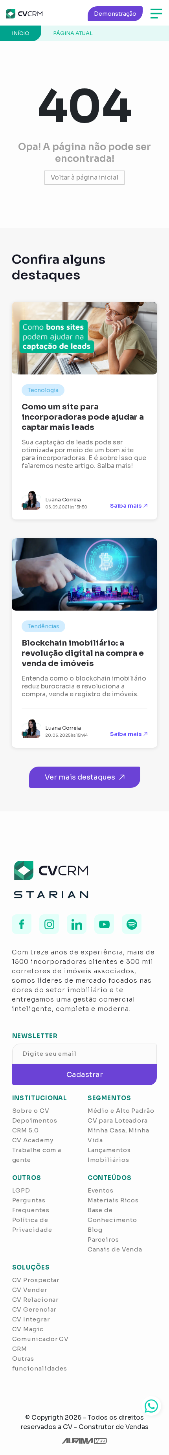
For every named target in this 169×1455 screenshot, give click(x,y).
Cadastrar (84, 1074)
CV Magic (28, 1329)
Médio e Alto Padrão (121, 1110)
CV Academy (32, 1140)
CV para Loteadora (118, 1120)
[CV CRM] (24, 14)
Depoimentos (34, 1120)
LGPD (21, 1190)
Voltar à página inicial (84, 177)
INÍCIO (20, 33)
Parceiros (103, 1239)
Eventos (101, 1190)
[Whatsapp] (151, 1406)
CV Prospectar (36, 1280)
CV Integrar (31, 1319)
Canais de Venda (115, 1249)
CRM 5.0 (25, 1130)
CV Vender (29, 1290)
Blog (95, 1229)
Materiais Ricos (113, 1200)
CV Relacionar (35, 1299)
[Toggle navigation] (156, 14)
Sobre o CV (31, 1110)
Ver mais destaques (80, 777)
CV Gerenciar (34, 1309)
